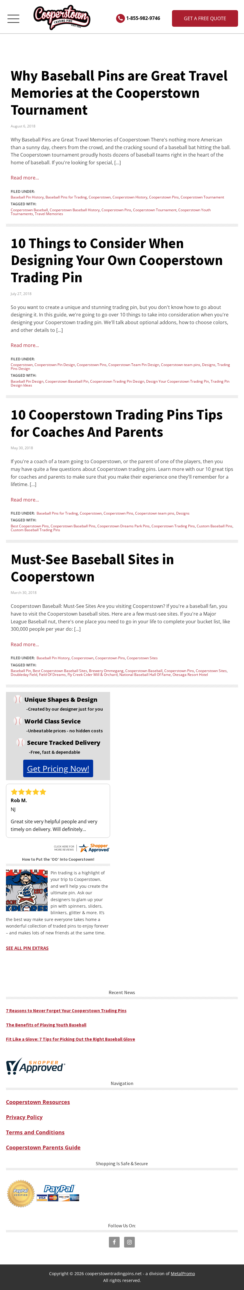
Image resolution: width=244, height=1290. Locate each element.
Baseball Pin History (27, 197)
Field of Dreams (52, 674)
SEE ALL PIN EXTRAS (27, 948)
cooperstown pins (116, 209)
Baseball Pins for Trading (66, 197)
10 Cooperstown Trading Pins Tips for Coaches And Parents (117, 423)
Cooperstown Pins (164, 197)
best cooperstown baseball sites (60, 670)
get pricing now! (58, 768)
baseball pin (21, 670)
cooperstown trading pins (173, 526)
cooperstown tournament (154, 209)
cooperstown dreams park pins (123, 526)
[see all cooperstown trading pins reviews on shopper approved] (81, 845)
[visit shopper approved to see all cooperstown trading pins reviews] (35, 1066)
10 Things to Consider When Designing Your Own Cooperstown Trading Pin (117, 260)
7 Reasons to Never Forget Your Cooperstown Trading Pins (66, 1010)
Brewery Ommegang (106, 670)
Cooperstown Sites (142, 657)
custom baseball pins (214, 526)
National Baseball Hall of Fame (145, 674)
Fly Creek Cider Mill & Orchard (93, 674)
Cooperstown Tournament (202, 197)
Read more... (25, 177)
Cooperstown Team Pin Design (133, 364)
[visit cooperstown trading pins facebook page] (114, 1242)
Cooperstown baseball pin (66, 381)
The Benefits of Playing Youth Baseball (46, 1025)
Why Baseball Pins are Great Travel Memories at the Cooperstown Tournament (119, 93)
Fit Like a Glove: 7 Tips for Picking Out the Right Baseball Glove (70, 1039)
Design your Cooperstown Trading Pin (177, 381)
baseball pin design (27, 381)
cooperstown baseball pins (73, 526)
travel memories (49, 213)
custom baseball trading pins (35, 529)
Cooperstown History (129, 197)
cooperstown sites (211, 670)
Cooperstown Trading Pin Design (117, 381)
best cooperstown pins (30, 526)
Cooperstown (100, 197)
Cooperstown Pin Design (55, 364)
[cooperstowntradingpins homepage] (62, 18)
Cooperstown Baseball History (75, 209)
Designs (208, 364)
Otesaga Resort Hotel (190, 674)
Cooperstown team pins (180, 364)
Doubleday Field (24, 674)
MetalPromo (183, 1273)
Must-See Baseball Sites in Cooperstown (92, 567)
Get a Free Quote (205, 18)
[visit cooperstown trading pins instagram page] (129, 1242)
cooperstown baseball (29, 209)
